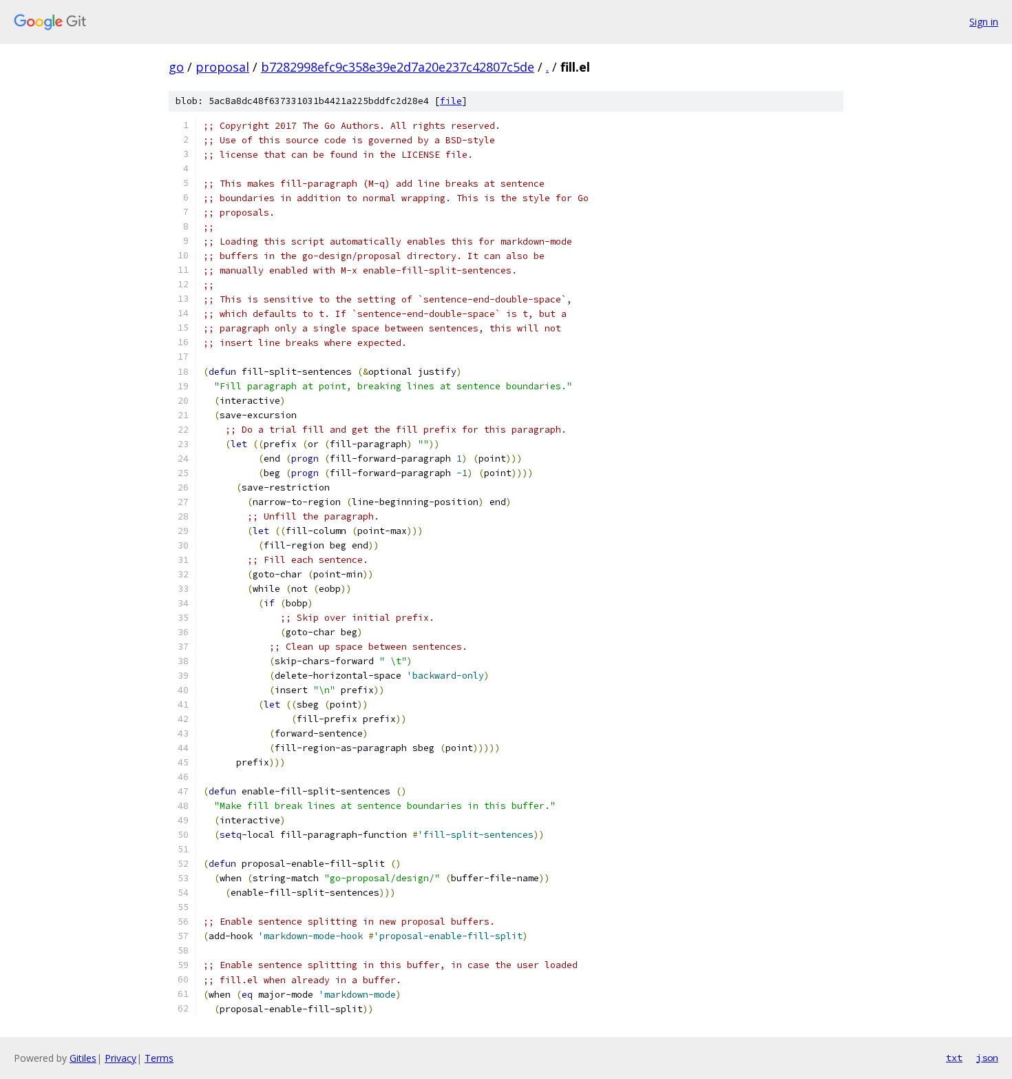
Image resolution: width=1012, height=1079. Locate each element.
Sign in (983, 21)
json (987, 1057)
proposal (222, 67)
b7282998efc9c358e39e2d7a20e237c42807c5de (397, 67)
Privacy (120, 1058)
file (451, 101)
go (176, 67)
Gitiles (83, 1058)
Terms (159, 1058)
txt (954, 1057)
